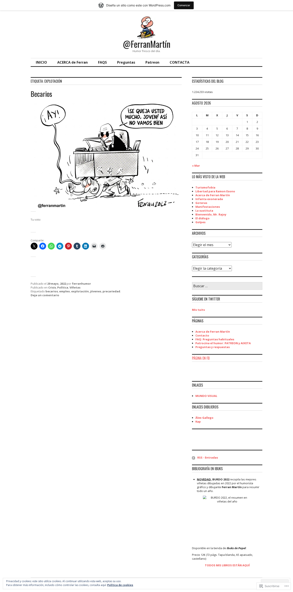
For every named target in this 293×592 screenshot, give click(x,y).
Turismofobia (205, 187)
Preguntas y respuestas (212, 347)
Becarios (41, 94)
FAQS (102, 62)
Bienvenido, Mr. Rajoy (210, 214)
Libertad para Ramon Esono (215, 191)
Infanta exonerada (209, 199)
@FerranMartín (146, 43)
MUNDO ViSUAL (206, 396)
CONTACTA (179, 62)
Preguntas (126, 62)
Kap (198, 421)
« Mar (196, 165)
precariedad (111, 291)
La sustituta (204, 210)
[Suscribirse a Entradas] (193, 457)
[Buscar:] (227, 286)
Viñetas (74, 287)
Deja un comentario (45, 295)
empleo (64, 291)
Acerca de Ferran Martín (212, 195)
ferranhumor (81, 284)
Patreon (152, 62)
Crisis (52, 287)
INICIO (41, 62)
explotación (80, 291)
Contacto (202, 335)
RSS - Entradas (207, 457)
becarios (51, 291)
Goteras (201, 203)
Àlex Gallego (204, 418)
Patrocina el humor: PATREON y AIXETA (223, 343)
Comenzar (183, 5)
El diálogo (202, 218)
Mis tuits (198, 310)
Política (62, 287)
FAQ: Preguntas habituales (214, 339)
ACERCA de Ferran (72, 62)
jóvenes (95, 291)
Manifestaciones (207, 207)
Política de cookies (120, 585)
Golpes (200, 222)
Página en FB (201, 358)
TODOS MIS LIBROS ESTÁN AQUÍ (227, 565)
